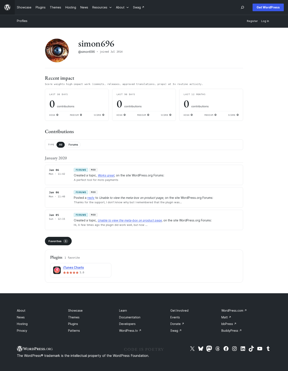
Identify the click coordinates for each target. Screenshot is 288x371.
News (21, 317)
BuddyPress (231, 330)
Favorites (57, 241)
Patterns (74, 330)
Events (175, 317)
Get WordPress (268, 7)
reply (90, 197)
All (60, 144)
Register (252, 21)
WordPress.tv (130, 330)
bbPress (229, 324)
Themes (73, 317)
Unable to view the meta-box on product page (130, 220)
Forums (73, 144)
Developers (127, 324)
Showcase (75, 310)
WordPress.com (234, 310)
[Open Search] (242, 7)
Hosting (22, 324)
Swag (176, 330)
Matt (226, 317)
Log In (265, 21)
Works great (106, 175)
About (21, 310)
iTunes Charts (73, 267)
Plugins (73, 324)
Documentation (129, 317)
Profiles (22, 21)
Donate (177, 324)
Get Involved (179, 310)
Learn (123, 310)
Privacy (22, 330)
